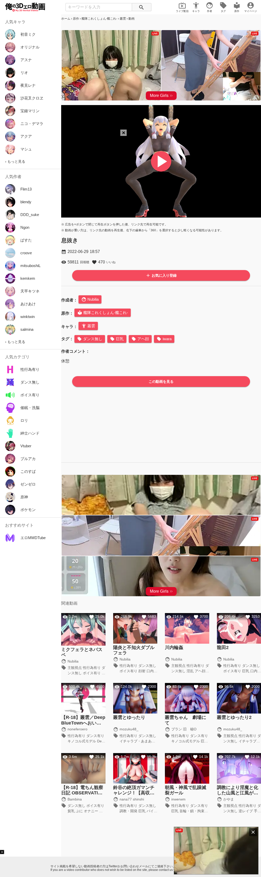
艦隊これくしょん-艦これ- (99, 18)
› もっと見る (15, 161)
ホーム (65, 18)
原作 (76, 18)
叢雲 (123, 18)
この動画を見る (161, 381)
